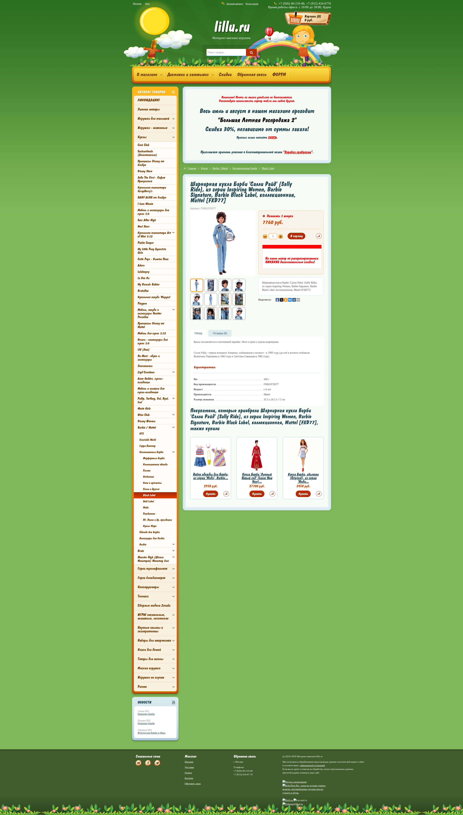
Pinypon (142, 303)
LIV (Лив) (143, 350)
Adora (140, 265)
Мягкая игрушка (148, 668)
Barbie (142, 544)
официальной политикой (312, 765)
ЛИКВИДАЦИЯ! (148, 100)
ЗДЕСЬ (272, 137)
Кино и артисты (152, 483)
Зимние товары (148, 109)
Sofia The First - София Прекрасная (151, 179)
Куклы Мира (149, 526)
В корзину (296, 236)
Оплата (188, 772)
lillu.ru (231, 30)
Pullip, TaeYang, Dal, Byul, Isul (153, 400)
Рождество (149, 514)
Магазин (137, 3)
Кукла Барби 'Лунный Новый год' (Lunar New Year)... (256, 478)
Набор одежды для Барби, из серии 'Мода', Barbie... (210, 476)
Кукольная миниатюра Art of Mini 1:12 (154, 234)
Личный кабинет (234, 3)
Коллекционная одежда (155, 464)
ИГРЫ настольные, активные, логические (152, 616)
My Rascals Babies (148, 284)
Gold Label (148, 501)
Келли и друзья (151, 489)
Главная (192, 168)
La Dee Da (143, 278)
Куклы (141, 137)
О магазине (147, 75)
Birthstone (148, 477)
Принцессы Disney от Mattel (150, 325)
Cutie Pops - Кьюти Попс (152, 259)
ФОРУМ (279, 75)
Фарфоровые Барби (153, 458)
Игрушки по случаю (150, 677)
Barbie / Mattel (146, 428)
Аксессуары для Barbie (151, 538)
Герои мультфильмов (152, 568)
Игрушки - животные (152, 128)
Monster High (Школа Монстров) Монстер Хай (153, 559)
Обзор (198, 333)
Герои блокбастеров (151, 578)
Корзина (189, 778)
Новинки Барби (146, 714)
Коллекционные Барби (151, 452)
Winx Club (143, 415)
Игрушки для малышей (153, 118)
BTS (141, 433)
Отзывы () (220, 333)
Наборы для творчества (154, 640)
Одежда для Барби (149, 532)
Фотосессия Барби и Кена (151, 732)
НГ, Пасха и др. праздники (157, 520)
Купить (210, 494)
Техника (142, 596)
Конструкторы (148, 587)
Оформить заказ (193, 783)
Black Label (149, 495)
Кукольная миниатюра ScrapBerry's (151, 189)
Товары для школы (150, 659)
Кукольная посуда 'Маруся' (153, 297)
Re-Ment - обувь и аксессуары (148, 358)
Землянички (144, 366)
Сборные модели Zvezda (153, 605)
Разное (146, 470)
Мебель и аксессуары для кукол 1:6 (153, 212)
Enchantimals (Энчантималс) (147, 153)
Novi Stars (143, 226)
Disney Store (144, 171)
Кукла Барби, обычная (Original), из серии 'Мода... (303, 478)
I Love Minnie (145, 204)
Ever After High (146, 220)
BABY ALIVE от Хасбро (151, 197)
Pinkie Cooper (145, 243)
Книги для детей (149, 649)
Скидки (225, 75)
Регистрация (252, 3)
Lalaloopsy (143, 272)
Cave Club (143, 145)
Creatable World (147, 440)
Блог (147, 3)
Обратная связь (252, 75)
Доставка (189, 767)
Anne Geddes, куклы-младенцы (150, 380)
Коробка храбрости (297, 152)
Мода (145, 507)
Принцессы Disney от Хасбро (150, 163)
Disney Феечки (146, 421)
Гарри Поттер (147, 446)
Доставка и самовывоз (188, 75)
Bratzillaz (142, 291)
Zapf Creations (145, 372)
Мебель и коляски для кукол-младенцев (150, 390)
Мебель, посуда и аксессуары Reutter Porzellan (149, 313)
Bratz (140, 551)
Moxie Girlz (143, 408)
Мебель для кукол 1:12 (151, 333)
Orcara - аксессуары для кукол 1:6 (152, 341)
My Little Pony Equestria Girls (151, 251)
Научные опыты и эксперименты (150, 629)
